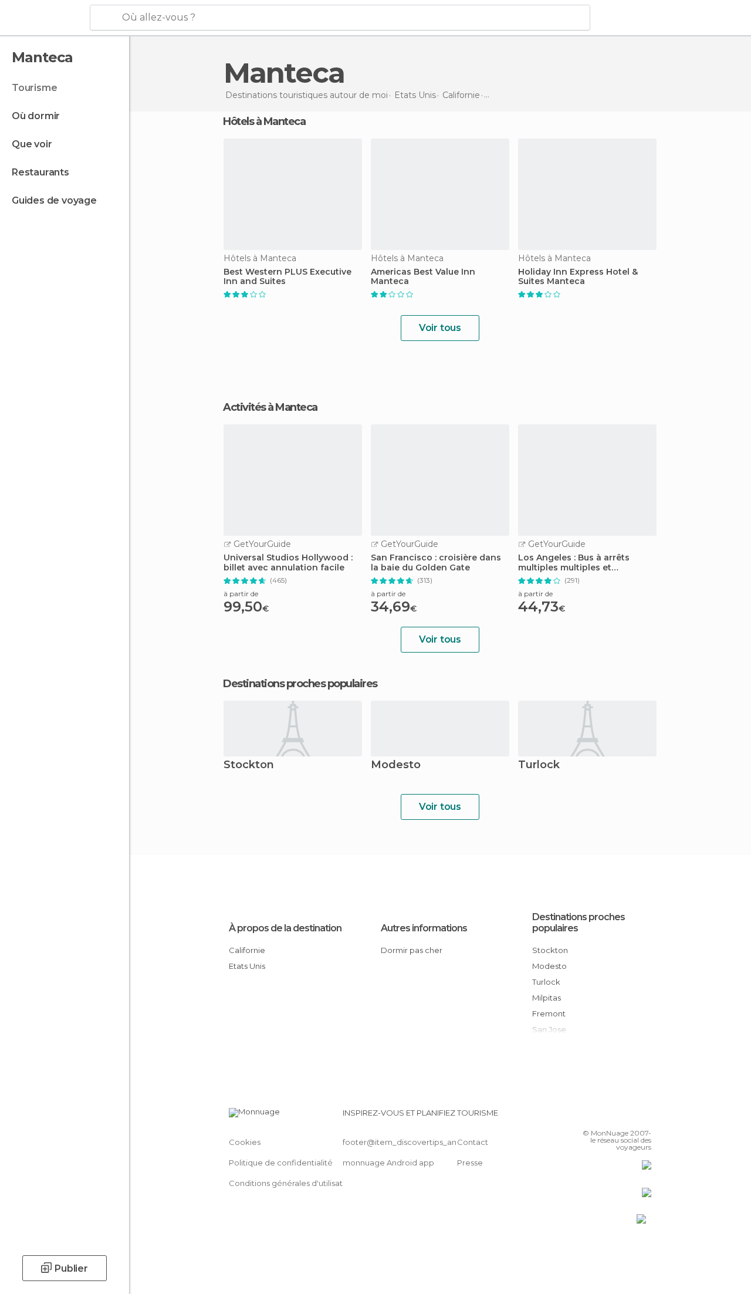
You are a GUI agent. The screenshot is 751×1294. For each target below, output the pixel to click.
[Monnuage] (43, 18)
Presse (470, 1162)
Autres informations (424, 928)
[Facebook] (598, 1116)
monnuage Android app (388, 1162)
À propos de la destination (285, 928)
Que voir (32, 144)
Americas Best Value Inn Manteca (423, 277)
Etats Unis (247, 966)
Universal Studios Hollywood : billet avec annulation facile (288, 563)
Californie (247, 950)
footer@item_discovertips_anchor (408, 1142)
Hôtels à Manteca (264, 121)
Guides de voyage (54, 200)
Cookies (245, 1142)
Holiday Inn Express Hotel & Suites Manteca (578, 277)
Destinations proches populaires (300, 683)
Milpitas (546, 997)
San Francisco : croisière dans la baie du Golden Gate (436, 563)
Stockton (249, 765)
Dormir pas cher (411, 950)
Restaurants (40, 172)
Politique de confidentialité (281, 1162)
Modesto (396, 765)
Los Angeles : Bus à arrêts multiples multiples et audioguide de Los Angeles (577, 563)
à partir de (241, 593)
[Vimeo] (628, 1116)
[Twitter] (613, 1116)
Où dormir (36, 115)
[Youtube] (643, 1116)
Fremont (549, 1013)
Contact (472, 1142)
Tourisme (34, 87)
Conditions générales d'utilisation (291, 1183)
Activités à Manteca (270, 407)
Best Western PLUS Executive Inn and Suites (287, 277)
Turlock (539, 765)
